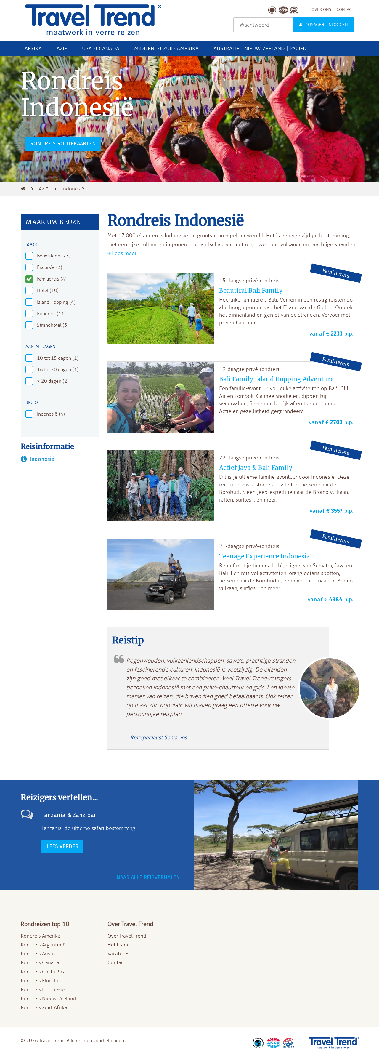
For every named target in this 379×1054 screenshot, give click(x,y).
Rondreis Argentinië (43, 945)
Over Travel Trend (126, 936)
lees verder (62, 846)
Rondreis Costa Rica (43, 972)
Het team (117, 945)
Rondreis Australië (41, 954)
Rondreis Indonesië (43, 989)
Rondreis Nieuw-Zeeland (48, 999)
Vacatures (118, 954)
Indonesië (42, 459)
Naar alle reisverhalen (148, 877)
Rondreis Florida (39, 981)
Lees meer (124, 253)
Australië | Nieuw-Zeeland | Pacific (260, 48)
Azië (62, 48)
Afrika (33, 48)
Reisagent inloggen (326, 24)
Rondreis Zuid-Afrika (44, 1008)
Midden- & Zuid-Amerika (166, 48)
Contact (116, 963)
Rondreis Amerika (40, 936)
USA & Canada (100, 48)
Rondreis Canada (40, 963)
